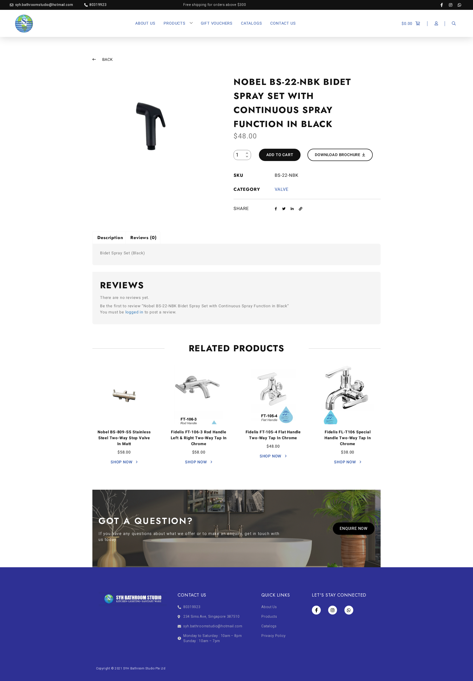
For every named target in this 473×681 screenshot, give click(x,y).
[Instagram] (453, 5)
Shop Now (122, 462)
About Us (145, 23)
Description (110, 237)
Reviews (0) (143, 237)
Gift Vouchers (217, 23)
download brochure (338, 155)
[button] (353, 528)
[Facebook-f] (444, 5)
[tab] (109, 237)
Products (174, 23)
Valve (281, 189)
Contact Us (283, 23)
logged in (134, 312)
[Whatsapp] (459, 5)
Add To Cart (279, 155)
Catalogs (251, 23)
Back (107, 60)
